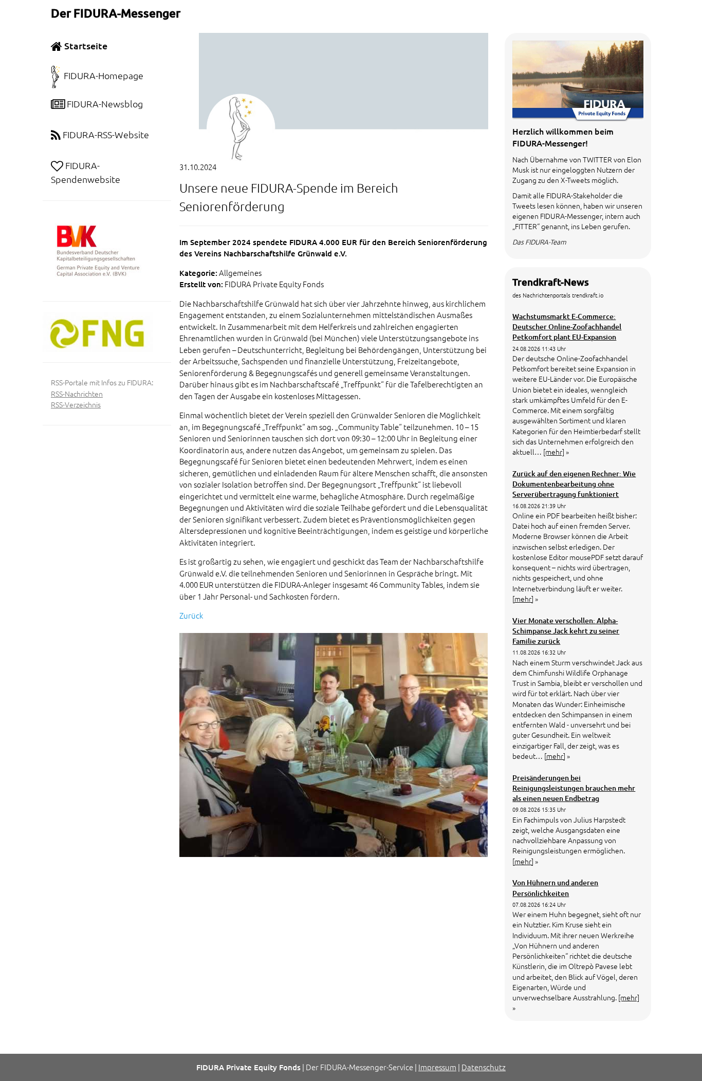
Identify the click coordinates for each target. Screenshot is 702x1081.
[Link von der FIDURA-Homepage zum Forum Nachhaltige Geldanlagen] (98, 331)
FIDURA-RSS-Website (105, 134)
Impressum (437, 1066)
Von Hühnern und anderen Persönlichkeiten (555, 888)
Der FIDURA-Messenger (115, 13)
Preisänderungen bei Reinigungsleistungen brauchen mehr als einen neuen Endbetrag (573, 788)
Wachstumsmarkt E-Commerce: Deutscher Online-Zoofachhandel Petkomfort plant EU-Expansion (566, 326)
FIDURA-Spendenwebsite (85, 172)
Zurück (191, 615)
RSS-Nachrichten (77, 393)
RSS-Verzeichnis (76, 404)
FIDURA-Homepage (103, 75)
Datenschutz (483, 1066)
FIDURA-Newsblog (104, 103)
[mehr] (553, 451)
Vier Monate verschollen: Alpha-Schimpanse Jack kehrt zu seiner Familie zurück (565, 631)
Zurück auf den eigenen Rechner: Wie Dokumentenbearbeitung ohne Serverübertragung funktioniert (574, 484)
